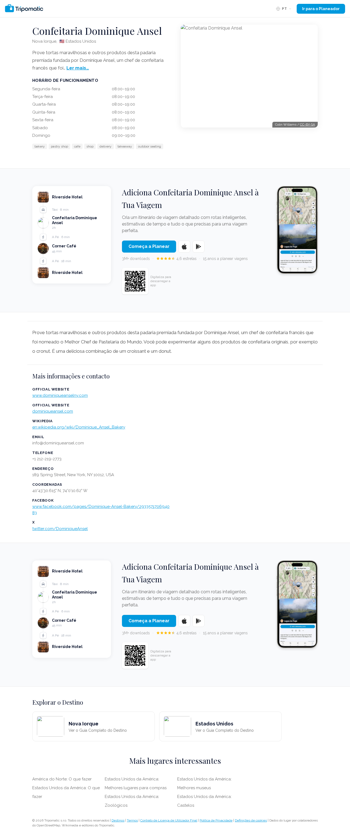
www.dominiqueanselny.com (60, 395)
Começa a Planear (149, 246)
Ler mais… (77, 68)
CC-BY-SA (307, 124)
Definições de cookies (251, 820)
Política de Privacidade (216, 820)
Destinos (118, 820)
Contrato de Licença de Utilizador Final (168, 820)
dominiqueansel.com (52, 411)
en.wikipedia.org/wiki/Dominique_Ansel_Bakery (78, 427)
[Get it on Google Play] (198, 247)
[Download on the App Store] (184, 247)
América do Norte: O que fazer (62, 779)
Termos (132, 820)
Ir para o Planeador (321, 9)
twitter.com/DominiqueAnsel (60, 528)
